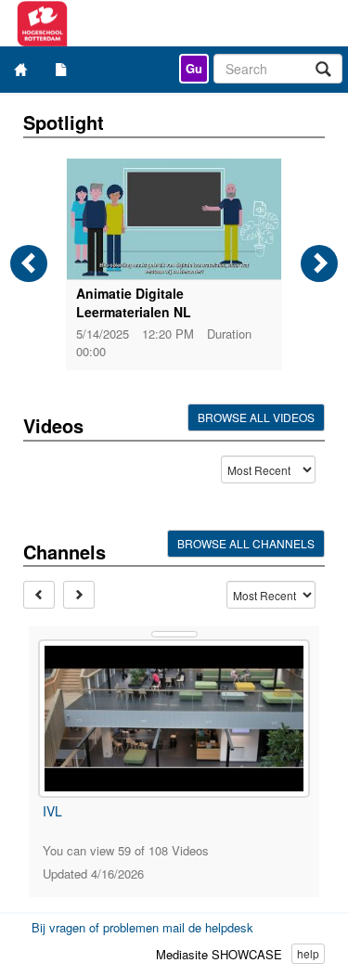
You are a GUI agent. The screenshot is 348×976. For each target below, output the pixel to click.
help (308, 953)
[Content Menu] (61, 69)
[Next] (319, 263)
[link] (194, 68)
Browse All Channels (246, 543)
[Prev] (39, 595)
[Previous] (28, 263)
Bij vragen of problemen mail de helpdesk (142, 927)
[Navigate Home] (20, 69)
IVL (52, 811)
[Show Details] (174, 634)
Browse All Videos (256, 417)
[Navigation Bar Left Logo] (100, 23)
